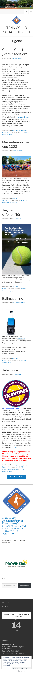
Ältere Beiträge (16, 477)
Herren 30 (7, 526)
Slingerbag (21, 338)
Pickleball (10, 528)
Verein (9, 132)
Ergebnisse (11, 523)
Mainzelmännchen (12, 202)
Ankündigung (22, 130)
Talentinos (10, 370)
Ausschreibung (23, 117)
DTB (22, 467)
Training (27, 132)
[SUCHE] (26, 11)
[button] (28, 550)
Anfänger (15, 130)
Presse (19, 528)
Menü (31, 11)
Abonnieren (24, 586)
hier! (15, 447)
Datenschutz (6, 665)
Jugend (4, 132)
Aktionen (23, 360)
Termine (23, 288)
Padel (4, 528)
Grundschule (6, 469)
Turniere (4, 200)
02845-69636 (7, 649)
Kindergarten (14, 469)
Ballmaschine (12, 299)
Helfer (4, 202)
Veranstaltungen (7, 134)
